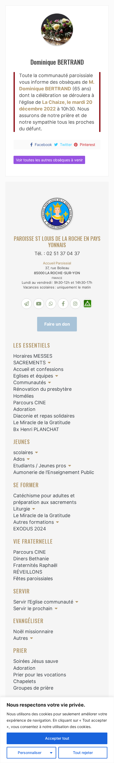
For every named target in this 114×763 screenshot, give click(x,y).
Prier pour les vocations (39, 674)
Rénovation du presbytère (42, 389)
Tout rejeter (83, 752)
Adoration (24, 409)
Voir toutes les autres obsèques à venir (49, 160)
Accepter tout (57, 738)
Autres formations (33, 522)
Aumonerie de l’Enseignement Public (53, 472)
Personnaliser (29, 752)
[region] (57, 730)
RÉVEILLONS (27, 572)
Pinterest (87, 144)
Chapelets (24, 681)
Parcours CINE (29, 402)
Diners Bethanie (31, 558)
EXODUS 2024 (29, 528)
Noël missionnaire (33, 631)
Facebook (43, 144)
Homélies (23, 396)
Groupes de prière (33, 688)
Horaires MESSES (32, 356)
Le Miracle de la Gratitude (41, 422)
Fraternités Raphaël (35, 565)
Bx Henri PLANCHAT (36, 429)
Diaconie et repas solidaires (43, 416)
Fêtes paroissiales (33, 578)
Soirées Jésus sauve (35, 661)
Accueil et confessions (38, 369)
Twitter (66, 144)
